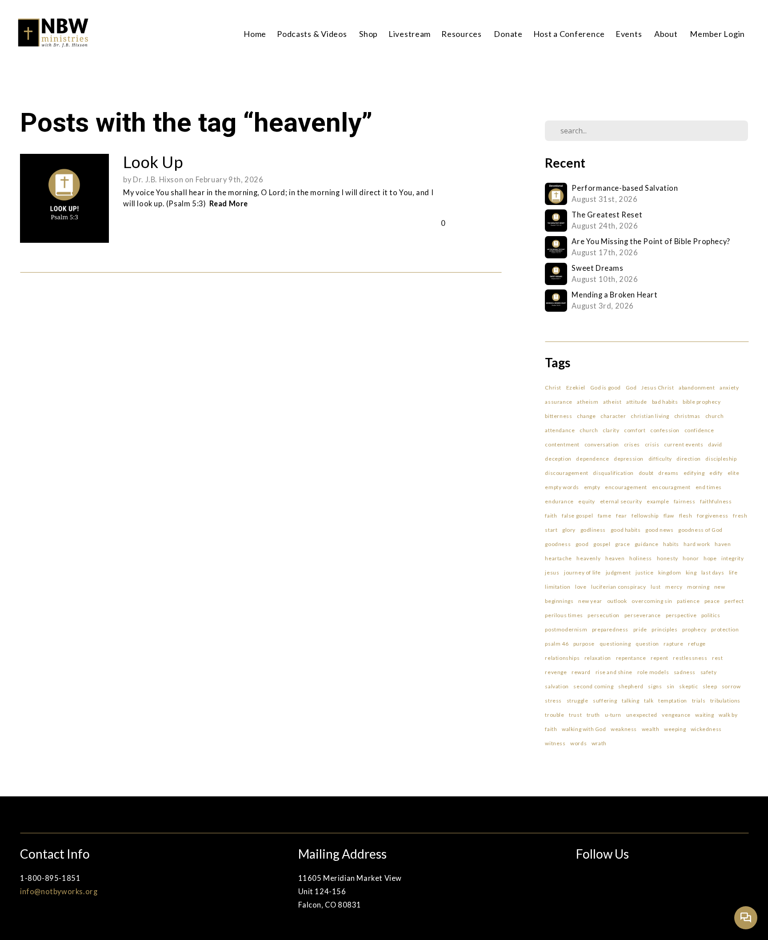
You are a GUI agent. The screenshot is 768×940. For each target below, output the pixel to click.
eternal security (621, 501)
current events (683, 444)
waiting (704, 714)
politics (710, 615)
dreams (668, 473)
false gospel (577, 515)
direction (688, 458)
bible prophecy (701, 401)
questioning (615, 643)
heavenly (588, 558)
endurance (559, 501)
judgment (618, 572)
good (582, 544)
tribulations (725, 700)
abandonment (697, 387)
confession (665, 430)
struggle (577, 700)
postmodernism (566, 629)
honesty (667, 558)
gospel (602, 544)
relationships (562, 658)
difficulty (660, 458)
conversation (601, 444)
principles (664, 629)
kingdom (669, 572)
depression (629, 458)
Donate (508, 34)
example (658, 501)
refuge (697, 643)
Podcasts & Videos (312, 34)
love (580, 586)
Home (255, 34)
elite (734, 473)
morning (698, 586)
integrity (732, 558)
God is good (605, 387)
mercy (673, 586)
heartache (558, 558)
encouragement (626, 487)
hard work (697, 544)
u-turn (613, 714)
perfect (734, 601)
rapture (673, 643)
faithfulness (716, 501)
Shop (368, 34)
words (578, 743)
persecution (604, 615)
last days (712, 572)
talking (630, 700)
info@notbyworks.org (58, 891)
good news (659, 529)
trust (575, 714)
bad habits (665, 401)
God (631, 387)
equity (586, 501)
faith (551, 515)
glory (569, 529)
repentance (631, 658)
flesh (685, 515)
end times (709, 487)
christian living (650, 416)
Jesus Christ (657, 387)
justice (644, 572)
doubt (646, 473)
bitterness (558, 416)
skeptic (688, 686)
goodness (558, 544)
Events (630, 34)
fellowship (645, 515)
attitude (636, 401)
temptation (672, 700)
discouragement (566, 473)
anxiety (729, 387)
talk (648, 700)
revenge (556, 672)
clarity (611, 430)
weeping (675, 729)
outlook (617, 601)
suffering (605, 700)
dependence (592, 458)
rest (717, 658)
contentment (562, 444)
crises (632, 444)
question (647, 643)
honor (691, 558)
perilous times (564, 615)
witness (555, 743)
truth (593, 714)
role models (653, 672)
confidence (699, 430)
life (733, 572)
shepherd (631, 686)
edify (716, 473)
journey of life (582, 572)
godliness (593, 529)
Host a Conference (569, 34)
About (666, 34)
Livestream (409, 34)
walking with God (584, 729)
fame (604, 515)
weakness (624, 729)
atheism (587, 401)
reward (581, 672)
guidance (647, 544)
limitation (557, 586)
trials (699, 700)
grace (622, 544)
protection (725, 629)
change (586, 416)
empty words (562, 487)
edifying (694, 473)
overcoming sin (652, 601)
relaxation (597, 658)
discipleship (720, 458)
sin (671, 686)
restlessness (690, 658)
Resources (462, 34)
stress (553, 700)
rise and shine (614, 672)
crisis (652, 444)
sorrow (731, 686)
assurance (558, 401)
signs (655, 686)
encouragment (671, 487)
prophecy (694, 629)
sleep (710, 686)
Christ (553, 387)
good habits (626, 529)
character (613, 416)
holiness (640, 558)
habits (671, 544)
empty (592, 487)
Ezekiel (575, 387)
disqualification (613, 473)
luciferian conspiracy (618, 586)
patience (688, 601)
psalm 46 (556, 643)
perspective (681, 615)
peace (712, 601)
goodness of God (700, 529)
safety (708, 672)
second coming (593, 686)
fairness (685, 501)
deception (558, 458)
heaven (615, 558)
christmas (687, 416)
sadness (685, 672)
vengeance (676, 714)
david (715, 444)
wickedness (706, 729)
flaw (669, 515)
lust (655, 586)
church (589, 430)
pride (640, 629)
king (691, 572)
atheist (612, 401)
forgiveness (712, 515)
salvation (556, 686)
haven (723, 544)
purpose (584, 643)
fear (621, 515)
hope (710, 558)
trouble (554, 714)
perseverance (642, 615)
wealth (651, 729)
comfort (634, 430)
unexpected (641, 714)
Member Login (717, 34)
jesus (552, 572)
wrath (599, 743)
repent (659, 658)
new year (590, 601)
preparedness (610, 629)
